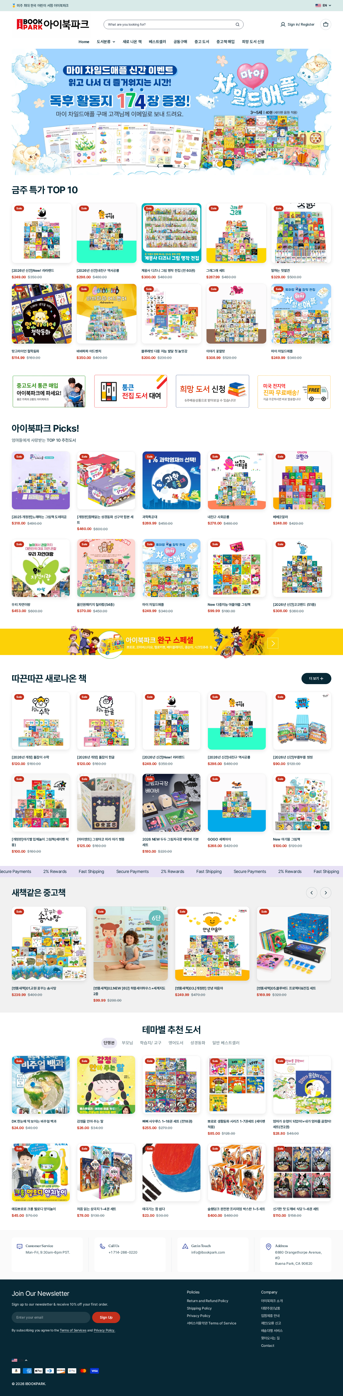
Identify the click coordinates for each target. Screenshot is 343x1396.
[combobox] (173, 24)
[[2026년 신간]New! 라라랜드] (42, 233)
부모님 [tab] (127, 1042)
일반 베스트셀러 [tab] (226, 1042)
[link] (130, 392)
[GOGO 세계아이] (237, 803)
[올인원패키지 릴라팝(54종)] (106, 568)
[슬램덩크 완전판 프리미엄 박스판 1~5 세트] (237, 1172)
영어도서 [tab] (175, 1042)
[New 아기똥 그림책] (302, 803)
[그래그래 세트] (236, 233)
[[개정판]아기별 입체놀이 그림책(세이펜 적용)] (41, 803)
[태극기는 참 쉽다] (171, 1172)
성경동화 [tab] (197, 1042)
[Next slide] (185, 166)
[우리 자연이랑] (41, 568)
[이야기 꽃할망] (236, 314)
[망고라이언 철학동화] (42, 314)
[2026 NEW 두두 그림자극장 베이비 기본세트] (171, 803)
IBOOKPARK (35, 1384)
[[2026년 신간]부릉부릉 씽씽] (302, 721)
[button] (169, 166)
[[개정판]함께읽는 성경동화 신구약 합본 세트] (106, 480)
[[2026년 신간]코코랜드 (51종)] (302, 568)
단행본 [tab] (109, 1042)
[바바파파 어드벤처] (106, 314)
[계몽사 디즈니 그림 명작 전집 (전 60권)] (171, 233)
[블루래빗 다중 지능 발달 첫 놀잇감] (171, 314)
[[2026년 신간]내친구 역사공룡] (106, 233)
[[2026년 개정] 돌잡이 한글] (106, 721)
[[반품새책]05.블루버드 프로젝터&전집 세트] (294, 944)
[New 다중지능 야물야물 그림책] (237, 568)
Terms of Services (73, 1330)
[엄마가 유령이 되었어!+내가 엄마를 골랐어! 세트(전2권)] (302, 1085)
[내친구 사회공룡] (237, 480)
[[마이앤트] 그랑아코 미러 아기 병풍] (106, 803)
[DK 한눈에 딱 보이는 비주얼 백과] (41, 1085)
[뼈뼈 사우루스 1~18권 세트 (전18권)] (171, 1085)
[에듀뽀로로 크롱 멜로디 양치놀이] (41, 1172)
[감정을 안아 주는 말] (106, 1085)
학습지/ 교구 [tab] (150, 1042)
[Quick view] (64, 213)
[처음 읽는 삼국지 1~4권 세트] (106, 1172)
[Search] (237, 24)
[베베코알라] (302, 480)
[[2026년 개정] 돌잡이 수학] (41, 721)
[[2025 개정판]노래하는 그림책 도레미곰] (41, 480)
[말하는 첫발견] (301, 233)
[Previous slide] (158, 166)
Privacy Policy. (104, 1330)
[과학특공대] (171, 480)
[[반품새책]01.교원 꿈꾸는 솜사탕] (49, 944)
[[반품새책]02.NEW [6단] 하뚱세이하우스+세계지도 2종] (131, 944)
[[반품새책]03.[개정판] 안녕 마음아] (212, 944)
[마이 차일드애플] (301, 314)
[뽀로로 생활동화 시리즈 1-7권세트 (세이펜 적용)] (237, 1085)
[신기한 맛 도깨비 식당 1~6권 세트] (302, 1172)
